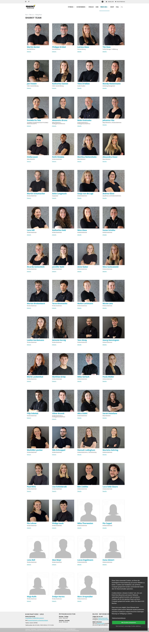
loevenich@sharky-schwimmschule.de (38, 620)
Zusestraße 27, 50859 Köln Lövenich (34, 618)
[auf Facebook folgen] (29, 2)
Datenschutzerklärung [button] (118, 618)
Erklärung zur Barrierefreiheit (43, 629)
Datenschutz (33, 629)
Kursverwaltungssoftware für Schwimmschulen (69, 630)
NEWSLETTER (100, 623)
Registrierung (121, 2)
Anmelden (111, 2)
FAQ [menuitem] (117, 7)
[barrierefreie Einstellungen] (102, 2)
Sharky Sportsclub (103, 618)
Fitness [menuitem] (70, 7)
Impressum (27, 629)
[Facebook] (102, 630)
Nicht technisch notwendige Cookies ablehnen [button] (128, 626)
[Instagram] (105, 630)
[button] (122, 7)
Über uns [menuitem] (103, 7)
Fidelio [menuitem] (91, 7)
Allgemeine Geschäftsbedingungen (57, 629)
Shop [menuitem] (112, 7)
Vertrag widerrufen (70, 629)
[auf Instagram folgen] (26, 2)
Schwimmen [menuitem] (81, 7)
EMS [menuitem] (97, 7)
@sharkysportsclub (103, 620)
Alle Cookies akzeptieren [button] (128, 622)
